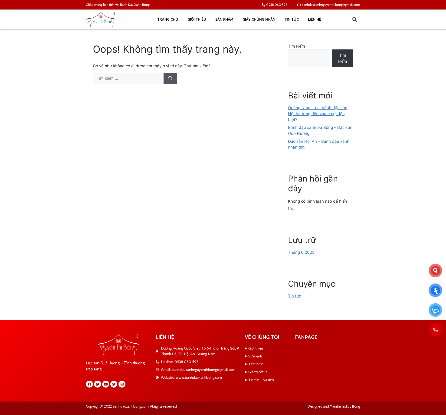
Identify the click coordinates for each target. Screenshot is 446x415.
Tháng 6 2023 (301, 252)
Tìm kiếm (296, 46)
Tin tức (292, 19)
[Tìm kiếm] (170, 78)
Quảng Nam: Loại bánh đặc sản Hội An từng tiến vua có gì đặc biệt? (317, 113)
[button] (355, 19)
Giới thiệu (196, 19)
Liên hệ (314, 19)
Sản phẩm (224, 19)
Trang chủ (167, 19)
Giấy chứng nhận (259, 19)
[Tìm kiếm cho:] (128, 78)
